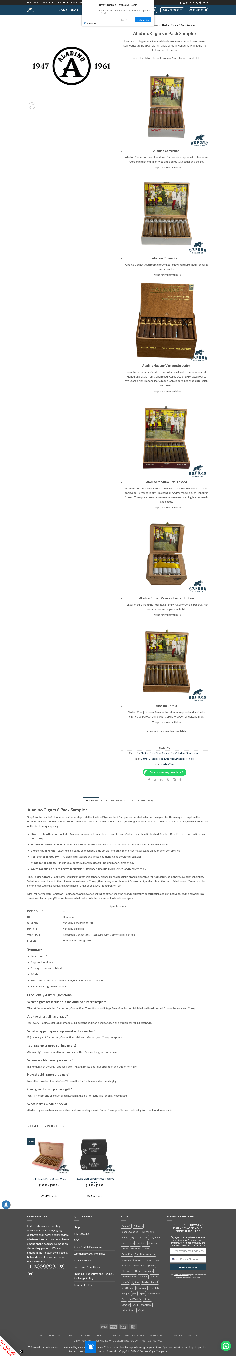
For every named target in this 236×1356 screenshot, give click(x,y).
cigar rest (152, 1243)
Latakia (125, 1282)
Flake (156, 1259)
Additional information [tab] (117, 800)
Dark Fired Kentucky (145, 1254)
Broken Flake (147, 1231)
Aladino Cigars (148, 753)
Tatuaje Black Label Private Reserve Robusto (94, 1180)
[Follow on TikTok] (187, 3)
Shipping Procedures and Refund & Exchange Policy (94, 1276)
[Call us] (197, 3)
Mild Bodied (127, 1287)
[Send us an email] (194, 3)
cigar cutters (128, 1243)
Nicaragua (141, 1287)
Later (124, 20)
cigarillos (141, 1243)
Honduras (164, 758)
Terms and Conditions (87, 1267)
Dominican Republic (131, 1259)
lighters (135, 1282)
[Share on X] (155, 780)
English (147, 1259)
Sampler (190, 758)
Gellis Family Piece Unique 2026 (48, 1179)
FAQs (77, 1240)
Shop (74, 10)
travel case (146, 1304)
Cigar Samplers (193, 753)
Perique (125, 1293)
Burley (125, 1237)
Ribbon (147, 1299)
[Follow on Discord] (207, 3)
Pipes (142, 1293)
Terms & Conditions (181, 1275)
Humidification (129, 1276)
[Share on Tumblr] (180, 780)
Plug (124, 1299)
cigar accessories (139, 1237)
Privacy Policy (82, 1260)
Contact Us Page (84, 1284)
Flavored (126, 1265)
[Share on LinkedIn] (174, 780)
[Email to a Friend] (161, 780)
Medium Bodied (178, 758)
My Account (81, 1233)
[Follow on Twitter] (43, 1266)
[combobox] (174, 1259)
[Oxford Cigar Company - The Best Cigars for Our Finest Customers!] (40, 10)
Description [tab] (91, 800)
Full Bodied (153, 758)
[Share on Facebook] (149, 780)
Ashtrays (138, 1226)
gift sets (151, 1265)
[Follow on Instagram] (184, 3)
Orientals (154, 1287)
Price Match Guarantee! (88, 1247)
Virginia (141, 1310)
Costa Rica (127, 1254)
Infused (154, 1276)
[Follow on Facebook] (181, 3)
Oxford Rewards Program (89, 1253)
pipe (134, 1293)
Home (62, 10)
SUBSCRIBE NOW (188, 1267)
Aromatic (126, 1226)
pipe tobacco (154, 1293)
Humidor (143, 1276)
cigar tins (135, 1248)
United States (128, 1310)
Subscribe (143, 20)
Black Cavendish (130, 1231)
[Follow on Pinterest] (200, 3)
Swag (135, 1304)
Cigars (143, 758)
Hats (137, 1271)
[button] (198, 10)
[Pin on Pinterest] (168, 780)
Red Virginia (135, 1299)
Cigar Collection (177, 753)
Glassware (127, 1271)
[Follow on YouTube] (204, 3)
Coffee (146, 1248)
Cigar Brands (162, 753)
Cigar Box (155, 1237)
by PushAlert (92, 23)
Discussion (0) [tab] (144, 800)
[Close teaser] (21, 1351)
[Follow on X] (190, 3)
